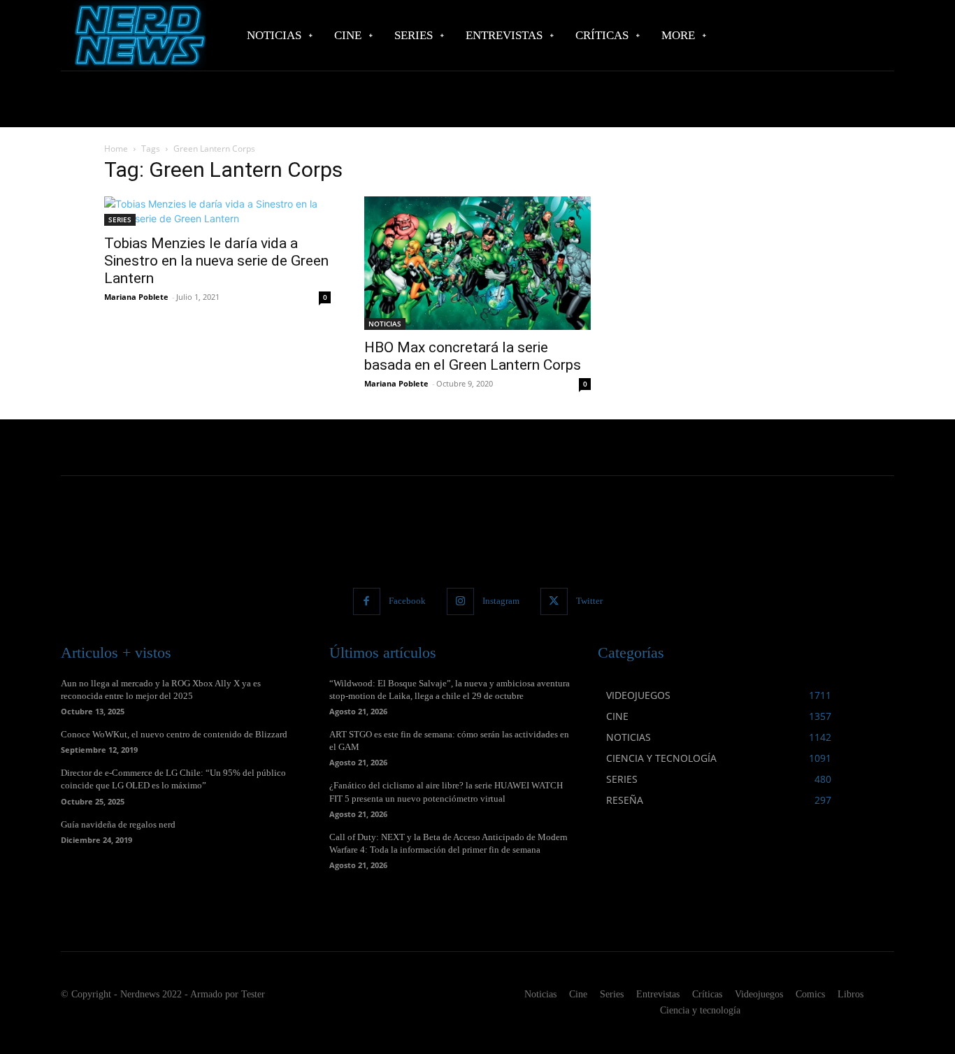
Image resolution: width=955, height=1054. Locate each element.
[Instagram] (460, 601)
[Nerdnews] (138, 35)
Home (116, 148)
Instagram (500, 600)
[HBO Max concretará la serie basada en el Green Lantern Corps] (477, 263)
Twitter (589, 600)
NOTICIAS (384, 324)
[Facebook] (366, 601)
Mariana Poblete (136, 296)
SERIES (119, 219)
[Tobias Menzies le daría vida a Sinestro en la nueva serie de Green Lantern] (217, 211)
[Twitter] (554, 601)
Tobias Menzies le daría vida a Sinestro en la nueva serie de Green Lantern (216, 261)
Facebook (407, 600)
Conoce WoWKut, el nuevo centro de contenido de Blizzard (174, 734)
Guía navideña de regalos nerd (118, 824)
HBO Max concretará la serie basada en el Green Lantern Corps (472, 356)
